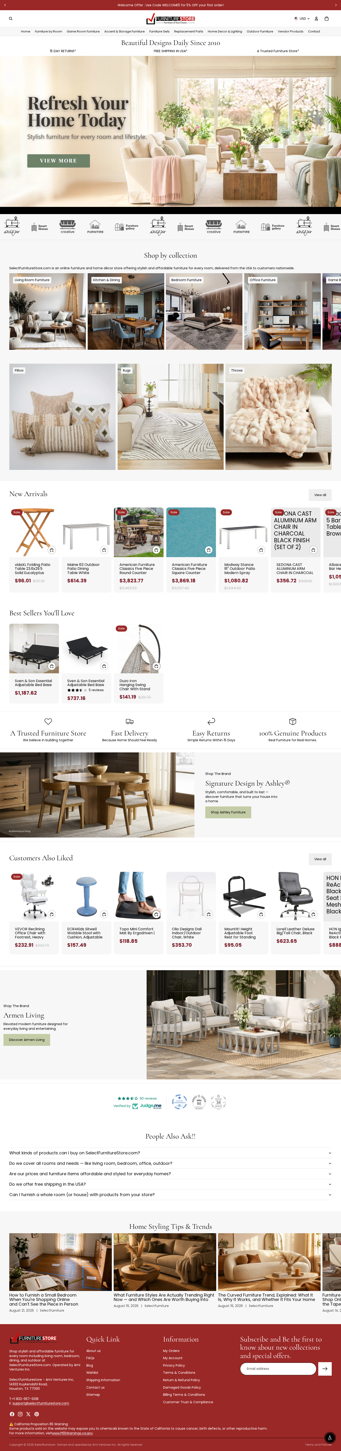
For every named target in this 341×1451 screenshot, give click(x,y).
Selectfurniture (45, 1445)
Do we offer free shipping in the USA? (47, 1184)
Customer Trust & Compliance (188, 1402)
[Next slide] (336, 5)
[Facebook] (12, 1414)
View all (320, 495)
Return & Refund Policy (181, 1380)
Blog (89, 1365)
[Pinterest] (36, 1414)
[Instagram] (20, 1414)
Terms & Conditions (179, 1372)
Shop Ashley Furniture (228, 812)
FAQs (90, 1358)
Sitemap (93, 1394)
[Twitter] (28, 1414)
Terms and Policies (318, 1445)
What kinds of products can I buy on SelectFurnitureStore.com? (74, 1153)
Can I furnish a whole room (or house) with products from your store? (82, 1194)
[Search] (11, 18)
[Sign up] (325, 1369)
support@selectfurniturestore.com (41, 1403)
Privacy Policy (174, 1365)
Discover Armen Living (27, 1039)
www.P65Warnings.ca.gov (72, 1433)
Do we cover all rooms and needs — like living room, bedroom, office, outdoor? (90, 1163)
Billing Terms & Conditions (184, 1394)
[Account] (316, 18)
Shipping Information (103, 1380)
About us (93, 1350)
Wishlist (92, 1372)
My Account (173, 1358)
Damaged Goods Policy (182, 1387)
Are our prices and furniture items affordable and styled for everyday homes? (90, 1174)
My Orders (171, 1350)
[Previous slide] (5, 5)
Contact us (95, 1387)
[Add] (52, 550)
